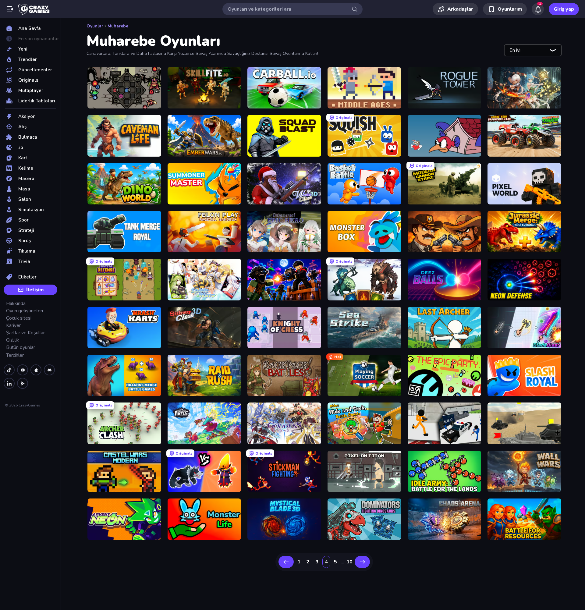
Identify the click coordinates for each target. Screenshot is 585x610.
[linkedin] (9, 383)
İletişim (35, 289)
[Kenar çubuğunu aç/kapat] (9, 9)
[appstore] (35, 369)
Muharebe (118, 26)
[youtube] (22, 369)
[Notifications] (538, 9)
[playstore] (22, 383)
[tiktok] (9, 369)
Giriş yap (564, 9)
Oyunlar (95, 26)
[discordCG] (49, 369)
